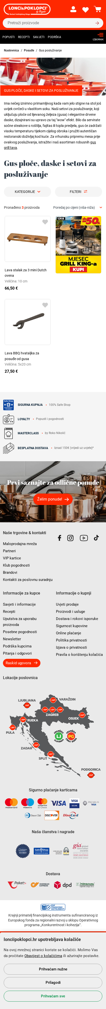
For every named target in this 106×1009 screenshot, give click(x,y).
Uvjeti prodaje (67, 604)
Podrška (54, 37)
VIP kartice (12, 558)
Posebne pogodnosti (20, 632)
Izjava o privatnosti (71, 647)
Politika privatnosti (71, 640)
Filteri (75, 192)
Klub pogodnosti (16, 565)
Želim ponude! (49, 499)
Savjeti (38, 37)
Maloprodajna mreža (20, 544)
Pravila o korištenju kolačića (79, 654)
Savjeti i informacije (19, 604)
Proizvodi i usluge (70, 611)
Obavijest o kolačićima (43, 956)
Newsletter (12, 639)
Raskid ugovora (18, 663)
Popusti (8, 37)
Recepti (24, 37)
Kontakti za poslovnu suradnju (28, 579)
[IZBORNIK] (97, 35)
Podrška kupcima (17, 646)
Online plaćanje (68, 633)
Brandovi (10, 572)
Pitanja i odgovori (17, 653)
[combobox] (77, 207)
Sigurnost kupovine (72, 626)
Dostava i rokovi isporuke (77, 619)
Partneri (9, 551)
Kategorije (25, 192)
